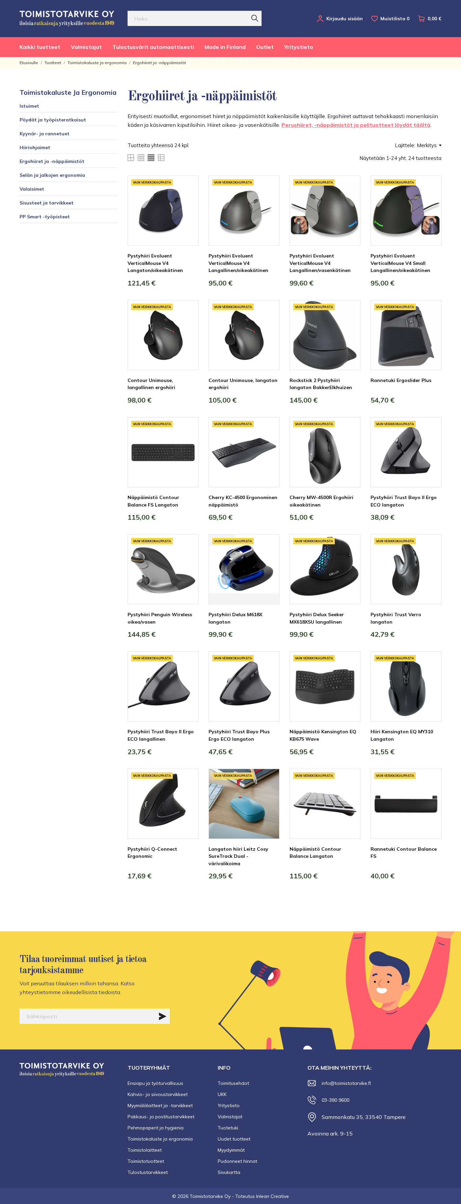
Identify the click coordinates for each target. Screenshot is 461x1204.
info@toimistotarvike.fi (346, 1083)
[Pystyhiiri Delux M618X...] (269, 559)
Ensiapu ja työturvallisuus (155, 1083)
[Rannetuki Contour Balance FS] (431, 794)
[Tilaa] (163, 1016)
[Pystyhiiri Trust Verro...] (431, 559)
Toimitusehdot (233, 1083)
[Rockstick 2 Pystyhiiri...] (350, 325)
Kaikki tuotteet (40, 47)
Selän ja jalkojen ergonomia (52, 175)
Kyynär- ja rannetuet (45, 134)
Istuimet (29, 106)
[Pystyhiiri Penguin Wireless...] (188, 559)
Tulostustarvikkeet (148, 1172)
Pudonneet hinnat (237, 1161)
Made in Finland (225, 47)
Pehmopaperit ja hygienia (156, 1128)
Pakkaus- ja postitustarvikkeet (161, 1117)
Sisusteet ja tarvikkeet (47, 203)
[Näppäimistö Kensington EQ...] (350, 676)
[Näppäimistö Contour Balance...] (188, 442)
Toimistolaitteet (145, 1150)
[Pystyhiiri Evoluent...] (188, 201)
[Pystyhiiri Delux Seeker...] (350, 559)
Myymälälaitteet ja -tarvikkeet (160, 1105)
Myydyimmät (231, 1150)
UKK (222, 1094)
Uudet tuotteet (234, 1139)
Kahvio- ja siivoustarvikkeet (158, 1094)
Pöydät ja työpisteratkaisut (53, 120)
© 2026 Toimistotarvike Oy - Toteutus (214, 1196)
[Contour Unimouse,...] (188, 325)
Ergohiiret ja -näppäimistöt (52, 161)
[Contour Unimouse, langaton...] (269, 325)
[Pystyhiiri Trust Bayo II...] (431, 442)
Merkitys (427, 145)
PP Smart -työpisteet (45, 217)
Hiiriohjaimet (35, 147)
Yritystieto (298, 47)
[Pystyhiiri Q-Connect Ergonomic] (188, 794)
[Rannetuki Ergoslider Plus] (431, 325)
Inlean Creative (272, 1196)
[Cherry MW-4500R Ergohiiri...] (350, 442)
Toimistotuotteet (146, 1161)
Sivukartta (229, 1172)
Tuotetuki (228, 1128)
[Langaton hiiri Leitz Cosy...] (269, 794)
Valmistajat (86, 47)
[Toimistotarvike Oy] (67, 18)
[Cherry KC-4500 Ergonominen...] (269, 442)
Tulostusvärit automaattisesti (153, 47)
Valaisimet (32, 189)
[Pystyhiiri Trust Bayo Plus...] (269, 676)
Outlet (265, 47)
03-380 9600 (335, 1100)
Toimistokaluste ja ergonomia (68, 92)
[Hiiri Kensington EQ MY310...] (431, 676)
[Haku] (255, 18)
